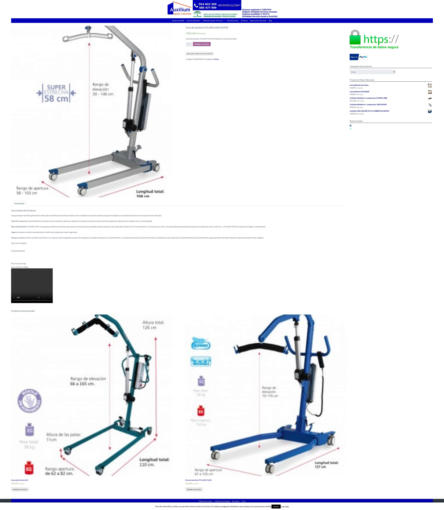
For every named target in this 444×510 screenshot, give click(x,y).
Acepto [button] (276, 506)
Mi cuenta (235, 501)
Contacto (244, 21)
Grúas (216, 59)
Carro (244, 501)
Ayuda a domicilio (178, 21)
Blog (270, 21)
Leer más (285, 506)
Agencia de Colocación (258, 21)
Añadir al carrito (202, 44)
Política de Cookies (205, 501)
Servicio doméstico (193, 21)
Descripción (19, 203)
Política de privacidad (222, 501)
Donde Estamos (232, 21)
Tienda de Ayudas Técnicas (212, 21)
